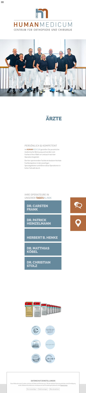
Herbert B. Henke (42, 238)
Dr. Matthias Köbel (38, 250)
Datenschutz (63, 385)
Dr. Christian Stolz (38, 264)
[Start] (43, 19)
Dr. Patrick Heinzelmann (39, 221)
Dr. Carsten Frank (37, 207)
